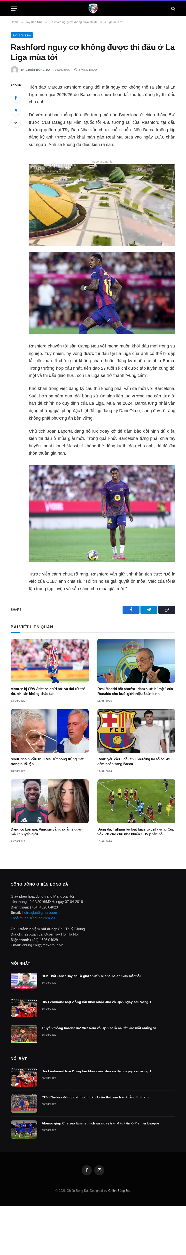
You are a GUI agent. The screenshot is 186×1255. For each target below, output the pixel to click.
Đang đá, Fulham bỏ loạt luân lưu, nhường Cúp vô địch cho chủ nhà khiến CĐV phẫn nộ (135, 831)
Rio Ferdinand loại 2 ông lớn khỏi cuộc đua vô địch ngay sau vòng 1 (96, 1002)
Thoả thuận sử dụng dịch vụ (33, 918)
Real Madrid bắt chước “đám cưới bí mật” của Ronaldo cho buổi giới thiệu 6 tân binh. (135, 691)
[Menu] (14, 8)
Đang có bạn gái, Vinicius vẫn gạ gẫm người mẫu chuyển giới (46, 831)
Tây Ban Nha (22, 35)
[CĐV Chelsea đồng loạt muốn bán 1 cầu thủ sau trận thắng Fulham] (24, 1103)
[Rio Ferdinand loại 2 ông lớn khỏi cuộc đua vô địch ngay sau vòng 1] (24, 1008)
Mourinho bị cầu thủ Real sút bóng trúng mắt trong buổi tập (47, 761)
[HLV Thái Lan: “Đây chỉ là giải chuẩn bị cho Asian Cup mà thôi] (24, 982)
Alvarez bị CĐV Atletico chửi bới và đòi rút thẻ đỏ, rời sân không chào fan (48, 691)
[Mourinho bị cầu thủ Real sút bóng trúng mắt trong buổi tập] (50, 731)
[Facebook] (15, 98)
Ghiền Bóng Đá (38, 69)
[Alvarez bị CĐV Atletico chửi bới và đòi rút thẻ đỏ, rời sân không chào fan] (50, 661)
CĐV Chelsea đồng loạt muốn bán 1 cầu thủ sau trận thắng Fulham (95, 1097)
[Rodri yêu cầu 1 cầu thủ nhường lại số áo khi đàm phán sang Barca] (136, 731)
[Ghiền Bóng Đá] (93, 8)
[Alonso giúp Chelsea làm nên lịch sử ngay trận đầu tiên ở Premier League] (24, 1129)
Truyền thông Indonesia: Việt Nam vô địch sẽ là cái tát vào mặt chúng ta (99, 1028)
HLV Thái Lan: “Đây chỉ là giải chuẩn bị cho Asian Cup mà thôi (91, 976)
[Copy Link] (15, 122)
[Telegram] (15, 110)
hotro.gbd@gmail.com (39, 912)
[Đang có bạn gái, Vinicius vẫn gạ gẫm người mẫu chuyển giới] (50, 801)
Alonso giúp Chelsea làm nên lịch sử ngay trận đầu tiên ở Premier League (100, 1123)
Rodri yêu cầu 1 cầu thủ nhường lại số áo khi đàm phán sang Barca (133, 761)
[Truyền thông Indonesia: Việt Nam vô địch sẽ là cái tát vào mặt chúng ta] (24, 1034)
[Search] (172, 8)
